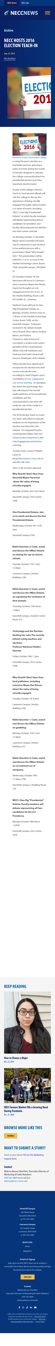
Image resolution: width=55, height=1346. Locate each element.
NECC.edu (25, 2)
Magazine (27, 1251)
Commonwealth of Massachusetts (22, 1322)
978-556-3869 (10, 1177)
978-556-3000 (28, 1219)
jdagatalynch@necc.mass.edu (27, 458)
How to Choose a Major (16, 1058)
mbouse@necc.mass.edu (16, 1181)
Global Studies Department (26, 437)
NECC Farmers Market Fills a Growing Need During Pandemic (26, 1109)
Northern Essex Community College (29, 157)
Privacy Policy (40, 1322)
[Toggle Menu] (47, 12)
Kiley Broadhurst (9, 58)
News (27, 1246)
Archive (10, 1135)
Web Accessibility (40, 1316)
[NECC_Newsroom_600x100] (22, 13)
